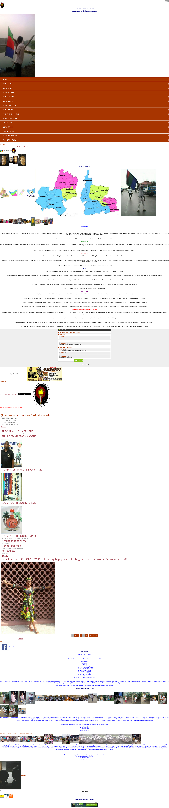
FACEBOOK (11, 646)
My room (2, 144)
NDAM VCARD (13, 394)
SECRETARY (4, 394)
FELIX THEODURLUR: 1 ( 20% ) (10, 424)
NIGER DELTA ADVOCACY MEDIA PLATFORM (11, 407)
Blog (1, 641)
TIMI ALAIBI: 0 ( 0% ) (8, 417)
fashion (62, 352)
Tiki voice (23, 775)
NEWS (62, 336)
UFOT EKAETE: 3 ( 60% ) (9, 420)
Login (61, 329)
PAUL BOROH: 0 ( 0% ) (8, 422)
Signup (66, 329)
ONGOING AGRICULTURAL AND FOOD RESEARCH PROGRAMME (16, 733)
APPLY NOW (3, 381)
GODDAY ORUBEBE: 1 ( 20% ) (10, 419)
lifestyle (63, 349)
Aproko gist (63, 356)
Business (63, 343)
